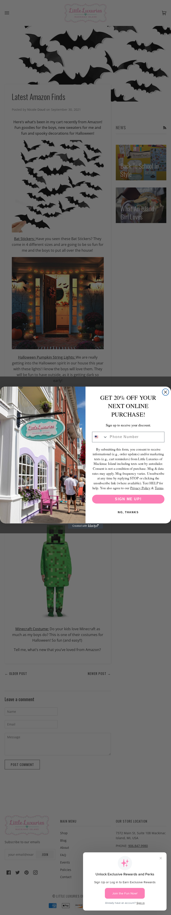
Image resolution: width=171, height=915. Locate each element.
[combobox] (100, 437)
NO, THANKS (128, 512)
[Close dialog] (165, 392)
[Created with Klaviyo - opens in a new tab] (85, 526)
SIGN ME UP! (128, 499)
